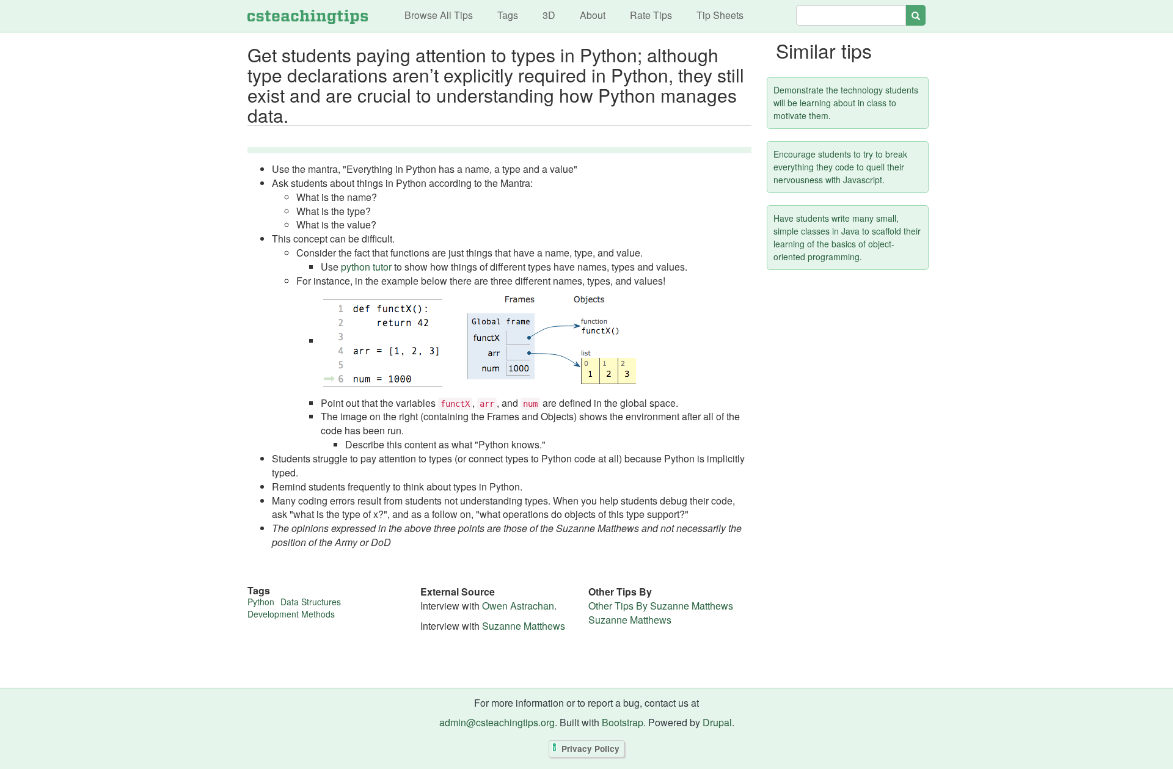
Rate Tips (651, 15)
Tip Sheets (720, 15)
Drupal (717, 722)
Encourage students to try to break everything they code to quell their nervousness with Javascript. (840, 167)
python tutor (366, 267)
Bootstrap (622, 722)
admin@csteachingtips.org (497, 722)
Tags (507, 15)
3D (549, 15)
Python (260, 602)
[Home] (307, 16)
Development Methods (291, 614)
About (592, 15)
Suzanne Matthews (523, 626)
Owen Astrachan (518, 606)
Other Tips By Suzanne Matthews (660, 606)
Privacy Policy (590, 748)
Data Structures (310, 602)
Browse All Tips (438, 15)
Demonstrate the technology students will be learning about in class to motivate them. (845, 103)
